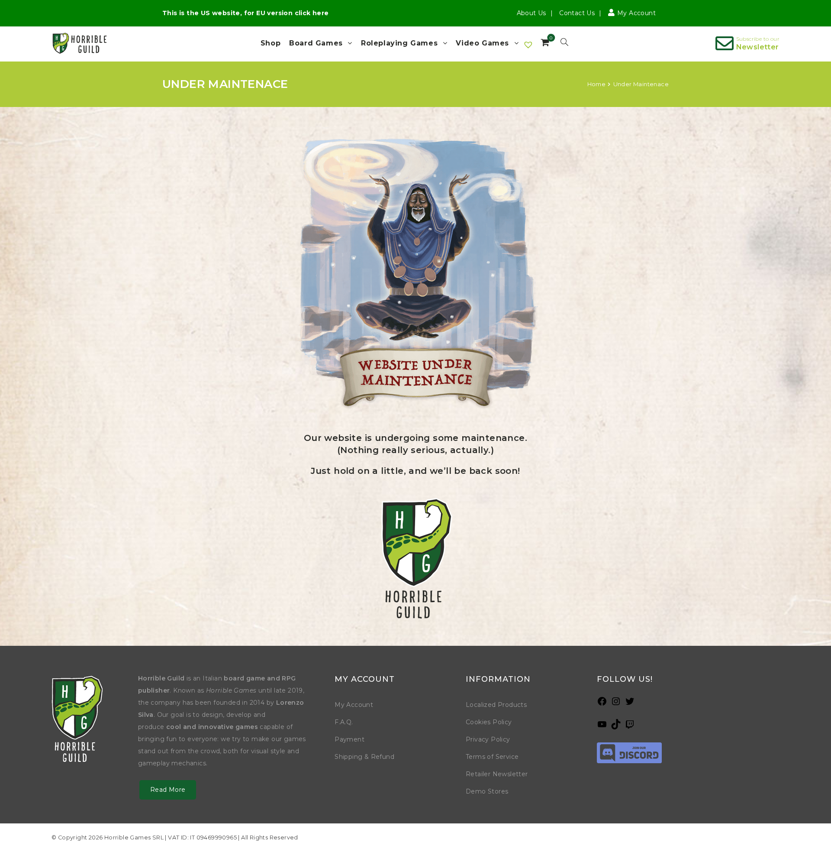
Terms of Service (492, 757)
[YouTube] (602, 727)
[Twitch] (630, 727)
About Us (531, 13)
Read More (168, 790)
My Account (354, 705)
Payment (349, 739)
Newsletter (757, 47)
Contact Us (577, 13)
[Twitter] (630, 704)
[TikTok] (616, 727)
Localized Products (496, 705)
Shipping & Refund (364, 757)
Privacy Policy (488, 739)
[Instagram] (616, 704)
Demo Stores (487, 791)
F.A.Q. (344, 722)
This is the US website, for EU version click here (245, 13)
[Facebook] (602, 704)
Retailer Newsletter (497, 774)
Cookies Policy (489, 722)
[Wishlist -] (529, 45)
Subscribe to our (757, 39)
